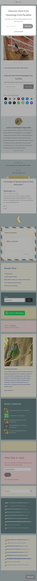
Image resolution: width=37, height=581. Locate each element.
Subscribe (28, 26)
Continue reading (18, 31)
